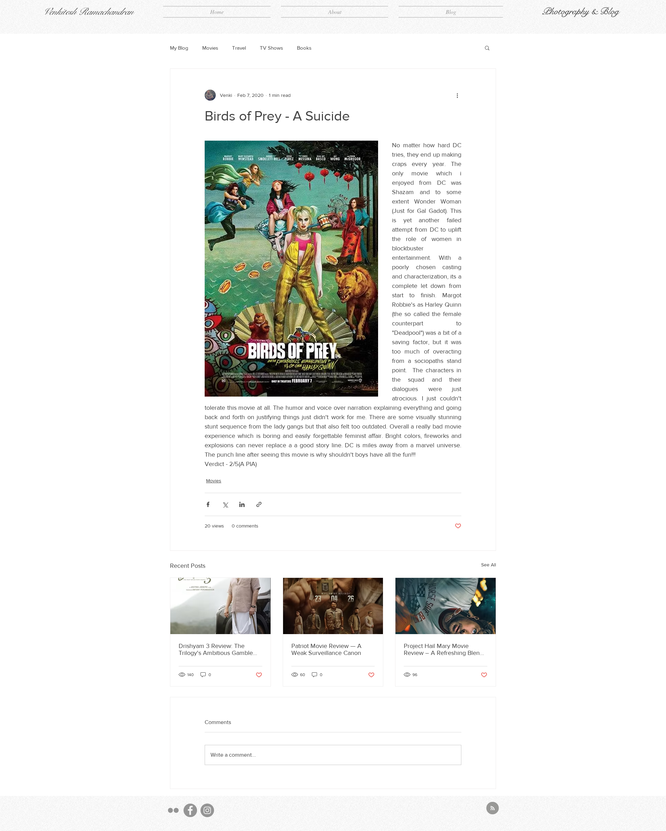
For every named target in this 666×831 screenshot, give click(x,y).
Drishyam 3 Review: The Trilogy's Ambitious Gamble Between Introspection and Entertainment (216, 649)
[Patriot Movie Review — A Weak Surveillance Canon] (333, 606)
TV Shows (271, 48)
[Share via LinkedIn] (242, 504)
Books (304, 48)
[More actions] (457, 95)
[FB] (190, 810)
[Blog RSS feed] (492, 808)
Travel (239, 48)
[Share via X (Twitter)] (225, 504)
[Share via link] (259, 504)
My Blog (179, 48)
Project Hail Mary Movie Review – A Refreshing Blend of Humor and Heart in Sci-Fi (443, 649)
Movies (210, 48)
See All (488, 564)
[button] (487, 47)
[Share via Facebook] (208, 504)
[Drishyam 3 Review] (220, 606)
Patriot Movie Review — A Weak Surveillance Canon (326, 649)
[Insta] (207, 810)
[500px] (173, 810)
